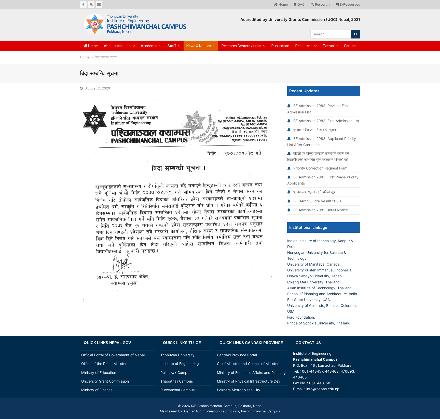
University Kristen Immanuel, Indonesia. (319, 270)
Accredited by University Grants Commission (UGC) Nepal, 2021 (300, 19)
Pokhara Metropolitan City (238, 390)
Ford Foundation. (301, 317)
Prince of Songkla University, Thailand (318, 323)
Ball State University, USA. (309, 299)
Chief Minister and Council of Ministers (248, 363)
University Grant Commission (105, 381)
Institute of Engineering (179, 363)
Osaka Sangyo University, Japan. (315, 276)
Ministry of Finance (97, 390)
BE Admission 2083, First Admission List (326, 121)
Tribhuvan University (177, 355)
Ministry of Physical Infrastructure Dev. (249, 381)
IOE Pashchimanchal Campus (213, 406)
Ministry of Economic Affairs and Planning (251, 372)
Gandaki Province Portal (237, 355)
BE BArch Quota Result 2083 (317, 201)
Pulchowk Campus (175, 372)
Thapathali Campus (176, 381)
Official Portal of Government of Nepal (113, 355)
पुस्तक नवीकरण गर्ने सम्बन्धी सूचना (315, 129)
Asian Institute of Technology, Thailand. (320, 288)
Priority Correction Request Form (320, 168)
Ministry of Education (98, 372)
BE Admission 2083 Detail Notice (320, 210)
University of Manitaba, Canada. (314, 264)
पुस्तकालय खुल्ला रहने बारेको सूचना (315, 192)
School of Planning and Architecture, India (322, 294)
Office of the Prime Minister (104, 363)
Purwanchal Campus (177, 390)
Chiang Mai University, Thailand (313, 282)
